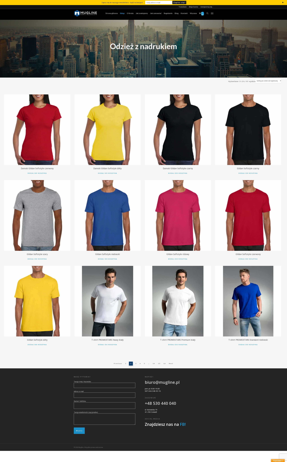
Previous (118, 363)
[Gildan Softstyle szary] (37, 215)
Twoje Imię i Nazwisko (82, 381)
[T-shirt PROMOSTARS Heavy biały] (108, 301)
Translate (183, 7)
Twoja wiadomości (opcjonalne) (86, 412)
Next (171, 363)
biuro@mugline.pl (162, 382)
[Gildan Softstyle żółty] (37, 301)
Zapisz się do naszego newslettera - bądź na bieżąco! (122, 2)
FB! (183, 424)
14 (154, 363)
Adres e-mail (79, 391)
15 (159, 363)
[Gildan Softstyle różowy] (178, 215)
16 (164, 363)
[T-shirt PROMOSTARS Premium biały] (178, 301)
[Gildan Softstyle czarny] (248, 129)
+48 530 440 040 (160, 403)
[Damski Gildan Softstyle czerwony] (37, 129)
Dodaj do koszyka (37, 173)
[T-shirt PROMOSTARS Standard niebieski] (248, 301)
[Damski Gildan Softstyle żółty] (108, 129)
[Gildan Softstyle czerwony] (248, 215)
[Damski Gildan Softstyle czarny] (178, 129)
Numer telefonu (80, 401)
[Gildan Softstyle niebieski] (108, 215)
